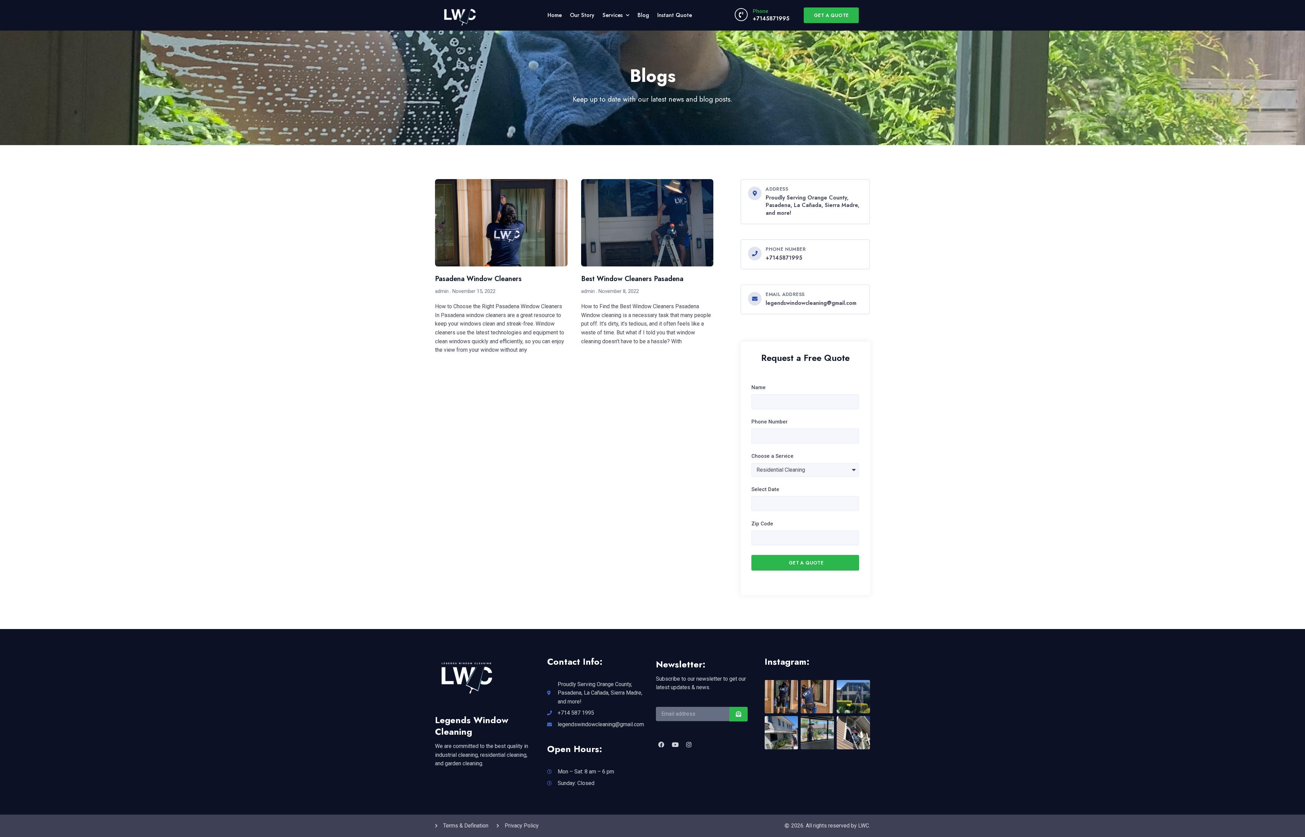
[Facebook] (661, 744)
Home (554, 15)
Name (758, 387)
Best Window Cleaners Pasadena (632, 279)
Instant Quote (674, 15)
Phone (760, 11)
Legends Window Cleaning (471, 726)
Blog (643, 15)
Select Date (765, 489)
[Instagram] (688, 744)
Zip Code (762, 524)
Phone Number (769, 422)
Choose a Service (772, 456)
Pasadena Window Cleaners (478, 279)
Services (613, 15)
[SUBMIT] (738, 714)
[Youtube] (674, 744)
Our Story (582, 15)
